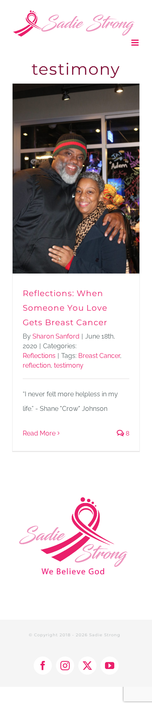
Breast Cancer (99, 356)
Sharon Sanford (55, 336)
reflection (37, 365)
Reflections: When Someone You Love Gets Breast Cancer (65, 307)
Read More (39, 433)
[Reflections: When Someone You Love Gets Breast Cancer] (76, 179)
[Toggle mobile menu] (135, 42)
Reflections (39, 356)
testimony (68, 365)
